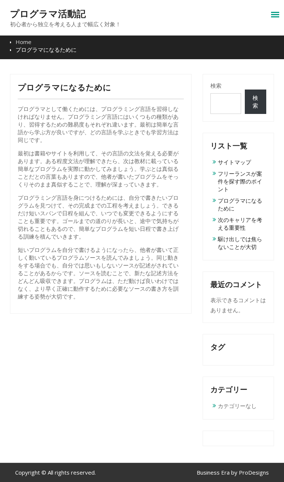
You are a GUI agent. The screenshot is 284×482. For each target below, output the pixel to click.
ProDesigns (254, 472)
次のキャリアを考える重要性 (240, 223)
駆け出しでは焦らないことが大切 (240, 242)
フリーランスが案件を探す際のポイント (240, 181)
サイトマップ (234, 162)
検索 (216, 85)
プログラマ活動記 (48, 13)
